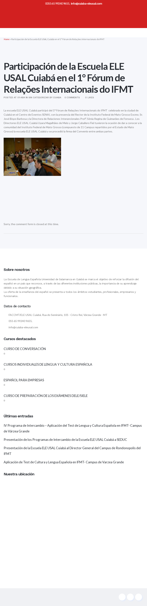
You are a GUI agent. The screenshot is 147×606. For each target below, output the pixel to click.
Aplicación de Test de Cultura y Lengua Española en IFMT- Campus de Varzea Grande (64, 462)
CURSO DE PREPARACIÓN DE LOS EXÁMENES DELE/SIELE (46, 396)
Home (7, 39)
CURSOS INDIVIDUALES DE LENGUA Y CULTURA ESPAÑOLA (48, 364)
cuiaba (57, 97)
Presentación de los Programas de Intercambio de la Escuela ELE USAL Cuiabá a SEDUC (65, 440)
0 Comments (72, 97)
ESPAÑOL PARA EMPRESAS (24, 380)
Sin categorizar (39, 97)
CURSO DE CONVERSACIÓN (25, 349)
